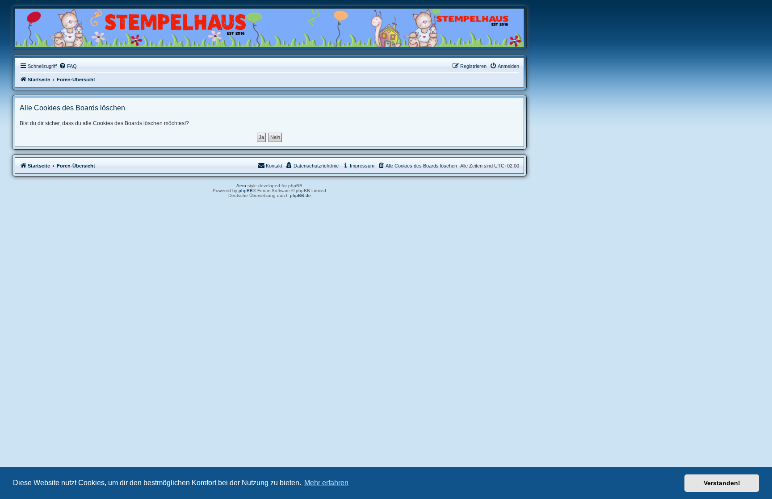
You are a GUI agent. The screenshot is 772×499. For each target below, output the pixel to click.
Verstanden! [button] (722, 482)
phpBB (246, 190)
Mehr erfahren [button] (326, 482)
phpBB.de (300, 195)
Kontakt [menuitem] (274, 165)
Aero (241, 185)
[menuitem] (68, 66)
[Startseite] (58, 25)
